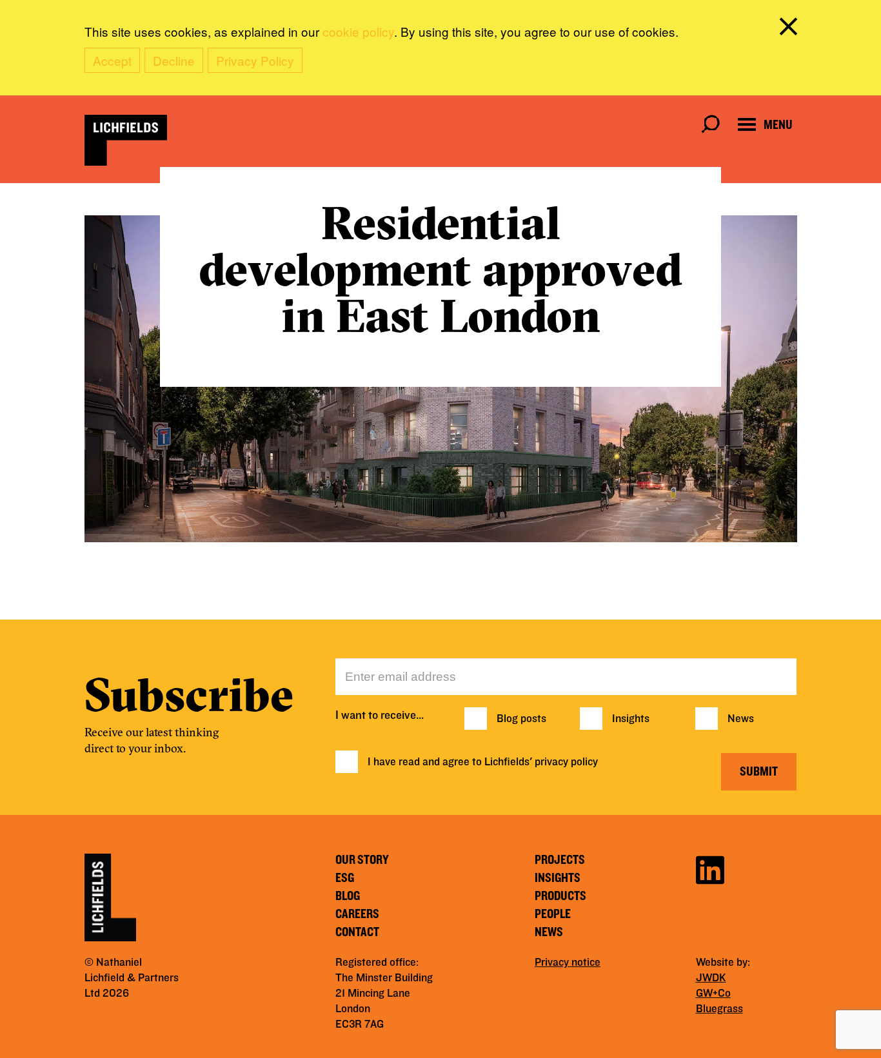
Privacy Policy (255, 60)
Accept (112, 60)
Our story (362, 860)
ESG (344, 878)
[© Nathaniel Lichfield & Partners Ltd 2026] (125, 140)
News (741, 719)
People (553, 914)
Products (560, 896)
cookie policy (358, 31)
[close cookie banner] (790, 29)
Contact (357, 932)
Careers (357, 914)
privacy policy (566, 762)
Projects (560, 860)
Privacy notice (567, 962)
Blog (347, 896)
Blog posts (521, 719)
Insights (630, 719)
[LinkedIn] (710, 868)
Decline (174, 60)
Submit (759, 771)
